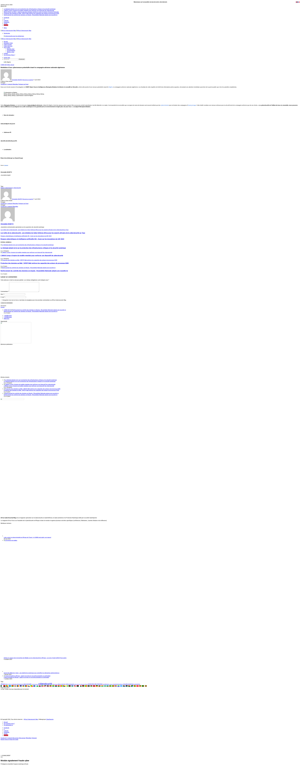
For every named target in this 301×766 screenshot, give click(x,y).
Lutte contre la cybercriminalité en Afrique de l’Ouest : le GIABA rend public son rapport (27, 643)
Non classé (11, 65)
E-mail (3, 297)
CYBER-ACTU (4, 65)
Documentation (11, 50)
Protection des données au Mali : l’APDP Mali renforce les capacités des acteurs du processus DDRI (31, 13)
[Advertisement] (48, 356)
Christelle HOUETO (17, 80)
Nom (2, 294)
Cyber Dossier (8, 44)
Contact (6, 53)
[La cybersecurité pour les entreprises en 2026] (14, 36)
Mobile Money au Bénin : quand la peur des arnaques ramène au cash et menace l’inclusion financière (31, 12)
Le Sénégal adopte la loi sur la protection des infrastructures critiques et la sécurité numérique (29, 9)
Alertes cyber (10, 52)
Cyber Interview (8, 46)
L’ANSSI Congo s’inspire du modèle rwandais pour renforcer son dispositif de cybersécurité (29, 10)
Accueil (6, 41)
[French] (299, 2)
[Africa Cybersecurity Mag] (16, 30)
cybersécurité (17, 188)
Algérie (3, 188)
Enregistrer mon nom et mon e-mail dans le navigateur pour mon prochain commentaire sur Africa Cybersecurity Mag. (34, 300)
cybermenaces (9, 188)
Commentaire (5, 291)
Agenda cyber (10, 49)
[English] (297, 2)
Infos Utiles (7, 47)
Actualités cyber (8, 43)
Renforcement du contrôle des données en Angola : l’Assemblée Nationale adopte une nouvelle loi (30, 15)
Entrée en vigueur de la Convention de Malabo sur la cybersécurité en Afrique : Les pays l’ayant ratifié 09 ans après (35, 764)
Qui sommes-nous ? (9, 55)
